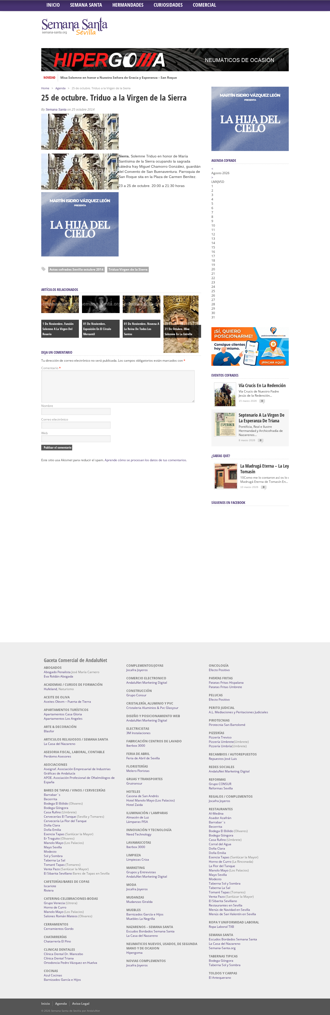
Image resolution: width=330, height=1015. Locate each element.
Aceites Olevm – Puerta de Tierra (67, 701)
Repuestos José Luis (223, 758)
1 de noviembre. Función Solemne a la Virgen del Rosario (58, 329)
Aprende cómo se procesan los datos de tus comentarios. (146, 460)
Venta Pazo (52, 869)
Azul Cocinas (53, 975)
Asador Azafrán (220, 818)
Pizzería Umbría (220, 746)
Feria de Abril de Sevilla (143, 758)
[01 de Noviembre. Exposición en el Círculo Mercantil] (101, 312)
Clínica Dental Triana (59, 958)
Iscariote (50, 886)
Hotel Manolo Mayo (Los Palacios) (150, 800)
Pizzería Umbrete (221, 742)
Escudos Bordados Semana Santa (150, 931)
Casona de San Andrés (142, 796)
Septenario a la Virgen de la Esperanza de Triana (261, 417)
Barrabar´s (52, 795)
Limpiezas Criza (137, 859)
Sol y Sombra (53, 856)
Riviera (49, 890)
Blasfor (49, 731)
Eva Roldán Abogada (58, 676)
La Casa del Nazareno (59, 744)
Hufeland (50, 689)
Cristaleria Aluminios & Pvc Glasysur (152, 708)
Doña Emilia (52, 829)
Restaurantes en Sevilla (225, 905)
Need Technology (138, 834)
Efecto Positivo (219, 670)
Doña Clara (52, 825)
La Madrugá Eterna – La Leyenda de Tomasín (271, 468)
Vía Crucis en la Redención (262, 385)
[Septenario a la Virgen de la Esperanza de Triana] (225, 434)
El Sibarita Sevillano (58, 873)
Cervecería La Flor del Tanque (65, 821)
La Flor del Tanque (222, 866)
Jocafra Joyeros (137, 670)
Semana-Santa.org (222, 948)
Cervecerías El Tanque (60, 816)
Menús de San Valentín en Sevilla (232, 914)
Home (45, 88)
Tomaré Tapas (54, 864)
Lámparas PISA (137, 822)
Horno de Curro (55, 907)
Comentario (51, 368)
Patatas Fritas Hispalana (226, 682)
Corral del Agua (220, 844)
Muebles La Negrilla (140, 918)
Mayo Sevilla (53, 847)
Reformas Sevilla (221, 788)
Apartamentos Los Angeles (63, 718)
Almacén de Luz (137, 817)
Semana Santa (86, 4)
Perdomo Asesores (57, 756)
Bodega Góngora (56, 808)
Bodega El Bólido (56, 803)
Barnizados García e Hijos (62, 979)
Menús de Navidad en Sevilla (229, 909)
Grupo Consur (136, 695)
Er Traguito (52, 838)
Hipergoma (134, 952)
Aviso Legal (80, 1003)
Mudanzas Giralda (139, 902)
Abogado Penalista (57, 672)
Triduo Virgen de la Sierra (128, 269)
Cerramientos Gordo (58, 929)
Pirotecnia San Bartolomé (227, 725)
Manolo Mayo (53, 843)
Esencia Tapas (54, 834)
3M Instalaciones (138, 733)
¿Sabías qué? (220, 455)
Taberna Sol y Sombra (225, 883)
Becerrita (50, 799)
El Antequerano (220, 977)
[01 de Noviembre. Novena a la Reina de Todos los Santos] (141, 312)
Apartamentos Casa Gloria (63, 714)
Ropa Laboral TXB (221, 926)
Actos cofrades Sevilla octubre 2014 (76, 269)
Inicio (53, 4)
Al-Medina (216, 813)
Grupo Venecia (54, 903)
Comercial (204, 4)
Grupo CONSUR (220, 784)
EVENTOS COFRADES (224, 375)
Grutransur (134, 783)
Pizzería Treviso (220, 737)
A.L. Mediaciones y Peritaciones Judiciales (238, 712)
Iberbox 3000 (135, 745)
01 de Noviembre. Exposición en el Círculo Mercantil (97, 329)
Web (44, 433)
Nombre (47, 406)
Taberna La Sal (54, 860)
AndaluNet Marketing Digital (146, 682)
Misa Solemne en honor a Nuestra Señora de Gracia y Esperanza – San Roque (118, 77)
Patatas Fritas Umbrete (225, 687)
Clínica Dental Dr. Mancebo (63, 954)
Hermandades (127, 4)
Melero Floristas (138, 771)
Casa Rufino (52, 812)
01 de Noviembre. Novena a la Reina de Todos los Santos (141, 329)
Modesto (50, 851)
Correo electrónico (54, 419)
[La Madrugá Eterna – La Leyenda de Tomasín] (226, 488)
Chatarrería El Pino (57, 941)
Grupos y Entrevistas (141, 872)
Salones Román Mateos (61, 916)
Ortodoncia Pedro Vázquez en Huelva (70, 962)
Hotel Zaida (134, 805)
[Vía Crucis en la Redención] (225, 405)
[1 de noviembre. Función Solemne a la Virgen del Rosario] (60, 312)
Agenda (60, 88)
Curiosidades (168, 4)
